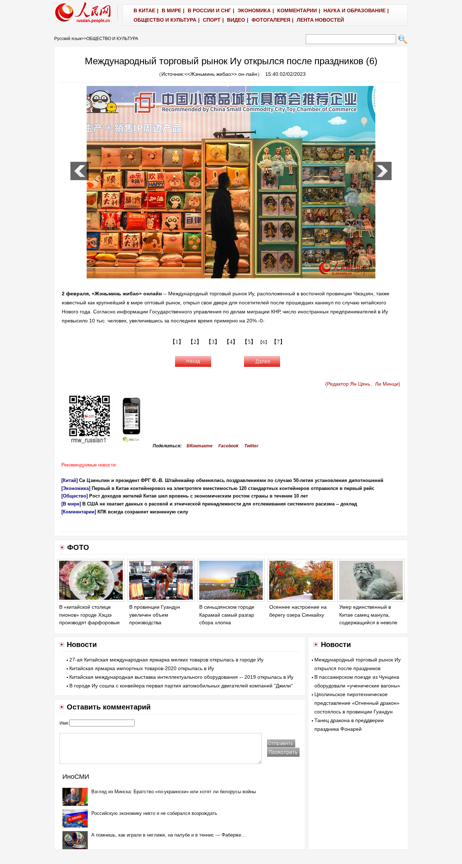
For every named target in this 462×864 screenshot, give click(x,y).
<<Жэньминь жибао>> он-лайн (220, 74)
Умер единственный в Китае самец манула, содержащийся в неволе (368, 614)
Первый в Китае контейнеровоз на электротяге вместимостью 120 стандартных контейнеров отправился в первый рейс (233, 488)
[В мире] (71, 504)
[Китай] (69, 480)
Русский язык (67, 38)
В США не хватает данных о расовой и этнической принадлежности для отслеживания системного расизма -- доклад (219, 504)
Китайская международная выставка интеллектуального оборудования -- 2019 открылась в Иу (181, 677)
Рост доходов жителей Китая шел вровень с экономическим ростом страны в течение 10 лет (198, 496)
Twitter (251, 445)
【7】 (278, 342)
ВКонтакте (200, 445)
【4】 (231, 342)
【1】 (177, 342)
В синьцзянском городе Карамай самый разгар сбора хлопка (226, 614)
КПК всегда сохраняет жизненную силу (142, 512)
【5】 (249, 342)
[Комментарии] (78, 512)
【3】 (213, 342)
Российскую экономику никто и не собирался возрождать (154, 813)
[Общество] (74, 496)
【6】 (263, 342)
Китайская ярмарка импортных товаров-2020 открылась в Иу (141, 668)
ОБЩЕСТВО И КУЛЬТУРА (112, 38)
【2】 (195, 342)
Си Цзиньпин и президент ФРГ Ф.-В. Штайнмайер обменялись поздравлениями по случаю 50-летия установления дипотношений (231, 480)
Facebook (228, 445)
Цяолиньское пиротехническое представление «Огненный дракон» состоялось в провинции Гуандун (357, 703)
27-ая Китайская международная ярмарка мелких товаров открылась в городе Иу (166, 660)
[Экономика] (75, 488)
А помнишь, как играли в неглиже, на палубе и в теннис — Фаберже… (168, 835)
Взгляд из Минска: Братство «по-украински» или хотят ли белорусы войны (173, 791)
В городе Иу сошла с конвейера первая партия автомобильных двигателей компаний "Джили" (181, 686)
